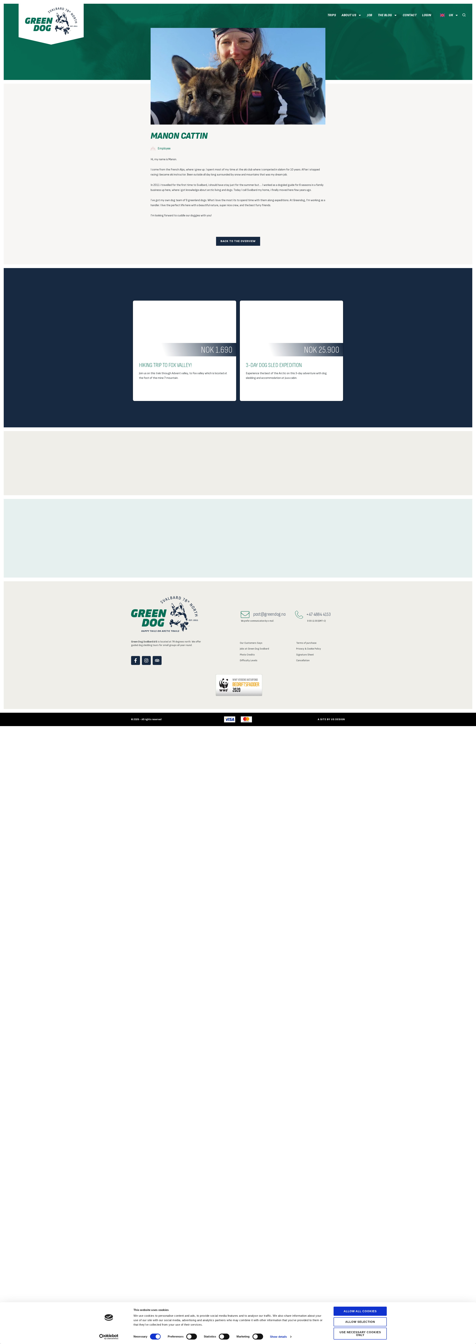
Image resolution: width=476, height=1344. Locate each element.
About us (349, 15)
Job (369, 15)
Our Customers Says (251, 642)
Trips (331, 15)
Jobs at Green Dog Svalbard (254, 648)
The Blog (385, 15)
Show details (278, 1336)
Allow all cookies (360, 1311)
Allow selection (360, 1321)
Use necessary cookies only (360, 1334)
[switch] (191, 1337)
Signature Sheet (305, 654)
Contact (410, 15)
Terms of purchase (306, 642)
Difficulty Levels (248, 660)
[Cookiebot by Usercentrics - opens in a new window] (109, 1337)
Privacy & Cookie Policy (308, 648)
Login (426, 15)
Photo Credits (247, 654)
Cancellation (303, 660)
